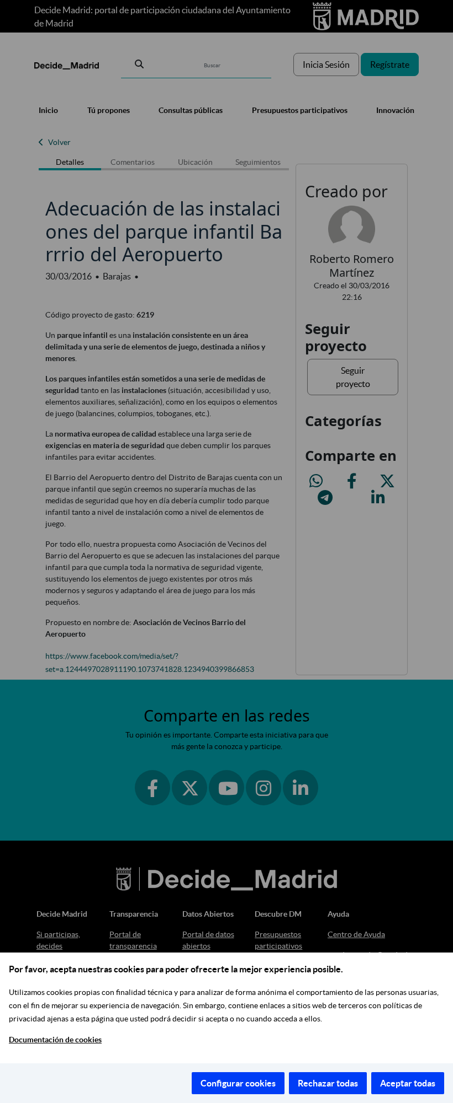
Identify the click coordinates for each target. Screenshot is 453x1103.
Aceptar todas (407, 1083)
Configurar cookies (238, 1083)
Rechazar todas (328, 1083)
